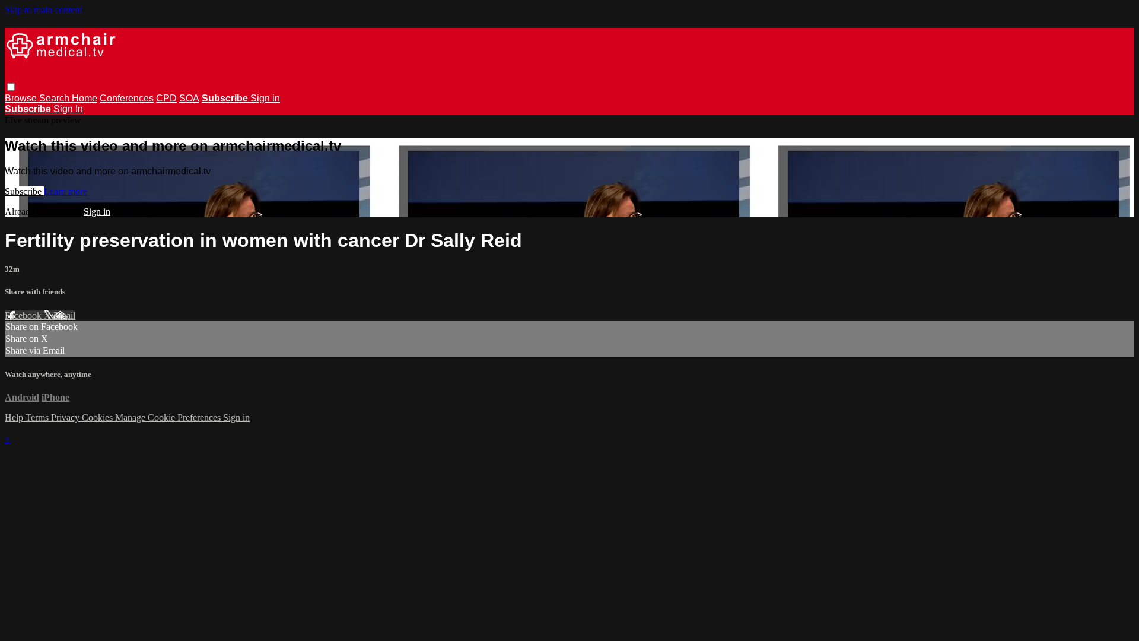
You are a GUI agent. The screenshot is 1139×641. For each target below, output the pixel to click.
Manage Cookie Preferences (169, 417)
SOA (189, 98)
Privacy (66, 417)
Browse (22, 98)
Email (64, 315)
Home (84, 98)
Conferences (127, 98)
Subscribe (24, 191)
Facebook (24, 315)
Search (55, 98)
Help (15, 417)
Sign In (68, 109)
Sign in (265, 98)
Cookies (98, 417)
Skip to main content (43, 10)
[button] (11, 87)
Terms (38, 417)
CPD (166, 98)
